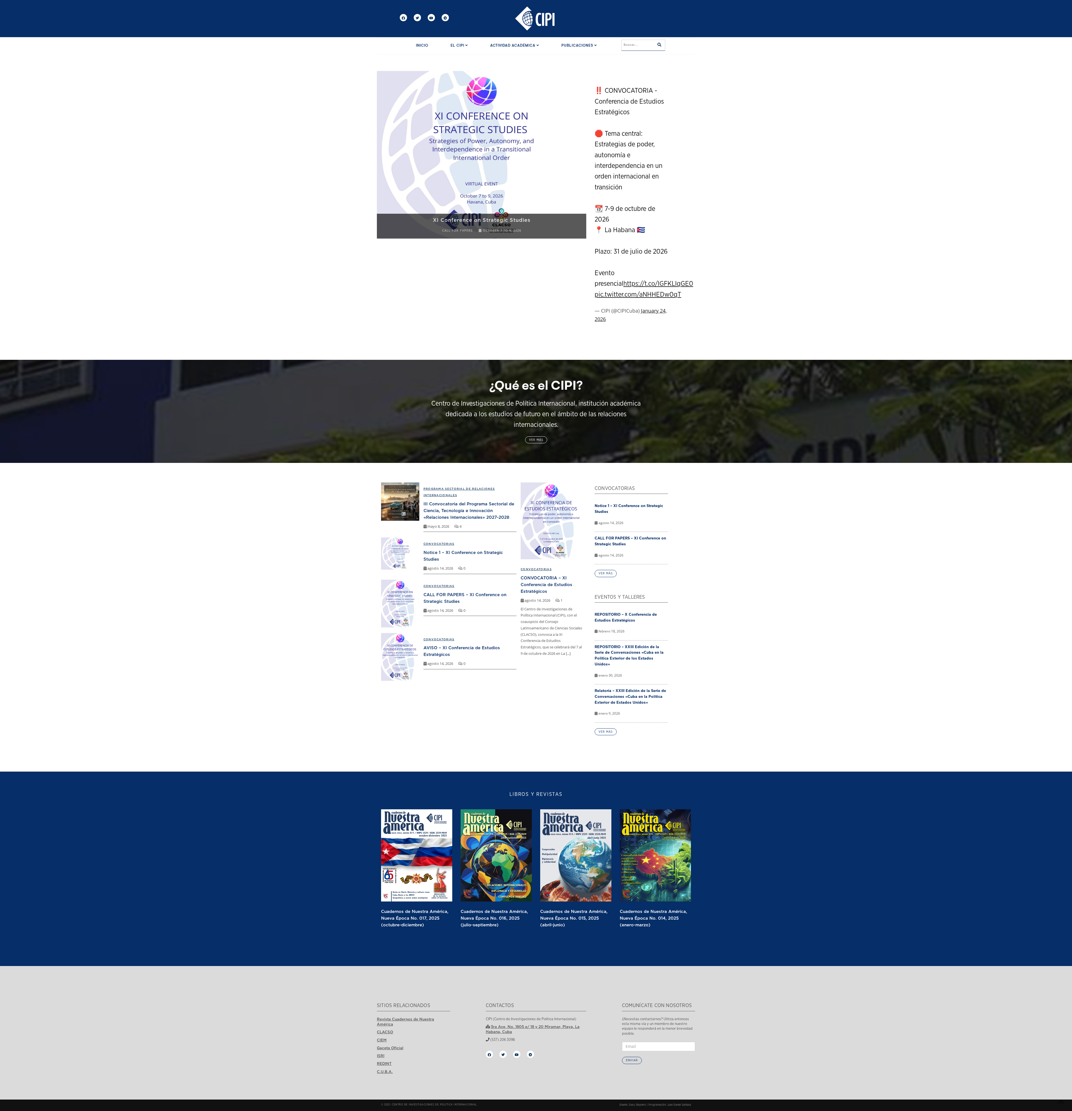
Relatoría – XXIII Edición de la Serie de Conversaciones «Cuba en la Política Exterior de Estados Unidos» (630, 696)
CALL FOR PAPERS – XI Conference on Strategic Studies (630, 541)
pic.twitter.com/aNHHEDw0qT (638, 294)
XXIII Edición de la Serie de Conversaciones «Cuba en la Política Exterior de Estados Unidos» (482, 216)
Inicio (422, 45)
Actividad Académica (513, 45)
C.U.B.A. (385, 1072)
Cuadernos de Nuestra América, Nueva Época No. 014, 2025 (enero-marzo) (653, 918)
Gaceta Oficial (390, 1048)
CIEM (382, 1040)
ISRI (380, 1056)
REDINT (384, 1063)
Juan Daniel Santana (679, 1104)
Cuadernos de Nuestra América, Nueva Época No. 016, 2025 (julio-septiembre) (494, 918)
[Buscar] (659, 45)
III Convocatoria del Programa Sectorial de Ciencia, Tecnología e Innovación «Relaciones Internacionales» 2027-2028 (468, 510)
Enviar (632, 1060)
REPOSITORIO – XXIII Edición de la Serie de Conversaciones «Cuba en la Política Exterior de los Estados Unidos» (629, 655)
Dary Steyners (637, 1104)
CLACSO (385, 1032)
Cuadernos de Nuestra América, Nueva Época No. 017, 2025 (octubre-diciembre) (414, 918)
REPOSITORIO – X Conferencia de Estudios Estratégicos (626, 617)
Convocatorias (536, 569)
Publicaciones (577, 45)
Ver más (536, 439)
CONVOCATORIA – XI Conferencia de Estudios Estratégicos (546, 584)
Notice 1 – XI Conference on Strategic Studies (629, 508)
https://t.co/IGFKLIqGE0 (658, 283)
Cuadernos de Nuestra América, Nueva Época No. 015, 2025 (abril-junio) (573, 918)
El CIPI (458, 45)
